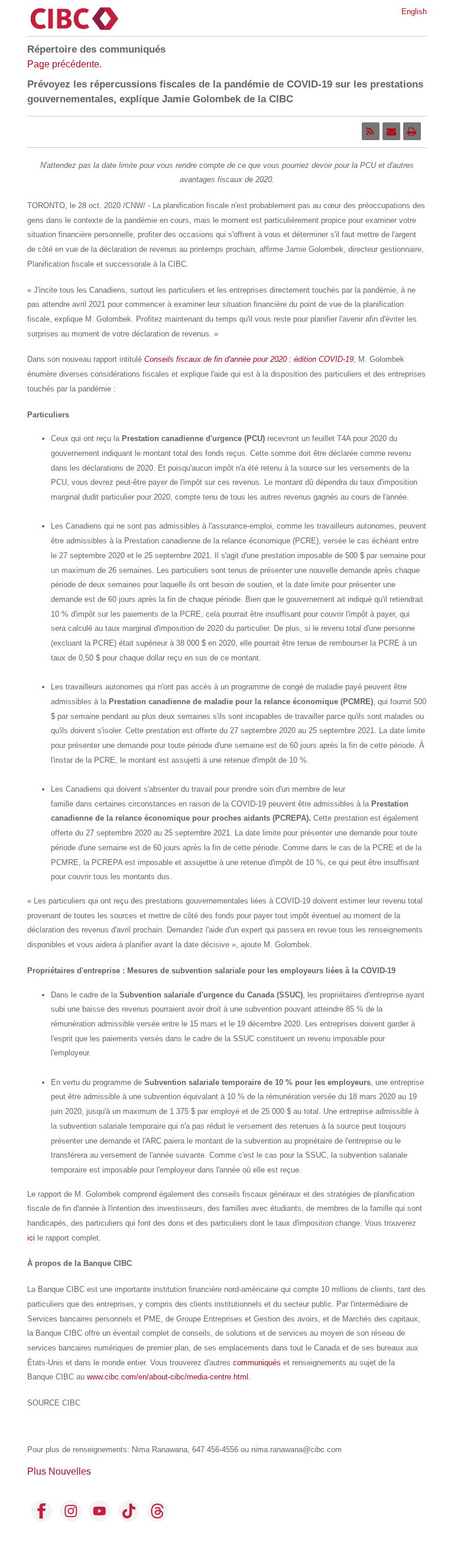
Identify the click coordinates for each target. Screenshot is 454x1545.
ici (31, 1237)
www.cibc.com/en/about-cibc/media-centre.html (167, 1376)
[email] (391, 131)
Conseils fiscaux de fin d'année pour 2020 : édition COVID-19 (249, 359)
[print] (412, 131)
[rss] (371, 131)
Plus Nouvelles (59, 1471)
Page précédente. (64, 64)
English (414, 11)
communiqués (257, 1362)
